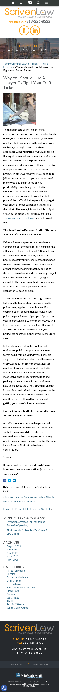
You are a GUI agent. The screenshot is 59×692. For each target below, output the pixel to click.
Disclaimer (41, 664)
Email (29, 3)
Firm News (13, 590)
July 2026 (12, 549)
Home (13, 3)
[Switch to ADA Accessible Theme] (4, 688)
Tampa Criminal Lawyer (16, 63)
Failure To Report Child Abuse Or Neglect (26, 508)
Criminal (11, 573)
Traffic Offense (15, 604)
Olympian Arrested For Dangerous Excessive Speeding (26, 523)
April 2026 (13, 559)
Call (21, 3)
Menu (46, 3)
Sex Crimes (13, 597)
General (11, 594)
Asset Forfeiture (16, 570)
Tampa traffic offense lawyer (19, 217)
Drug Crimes (14, 580)
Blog (35, 63)
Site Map (17, 664)
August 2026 (14, 546)
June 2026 (12, 552)
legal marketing (31, 684)
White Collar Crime (17, 607)
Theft (10, 600)
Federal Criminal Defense (21, 587)
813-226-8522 (38, 21)
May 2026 (12, 556)
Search (38, 3)
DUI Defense (14, 584)
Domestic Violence (17, 577)
